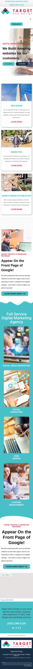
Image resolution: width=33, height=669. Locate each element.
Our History (15, 635)
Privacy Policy (20, 657)
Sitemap (15, 657)
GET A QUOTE (8, 63)
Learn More (16, 122)
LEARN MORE (22, 63)
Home (9, 635)
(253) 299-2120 (16, 5)
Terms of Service (27, 657)
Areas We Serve (9, 657)
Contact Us (22, 635)
